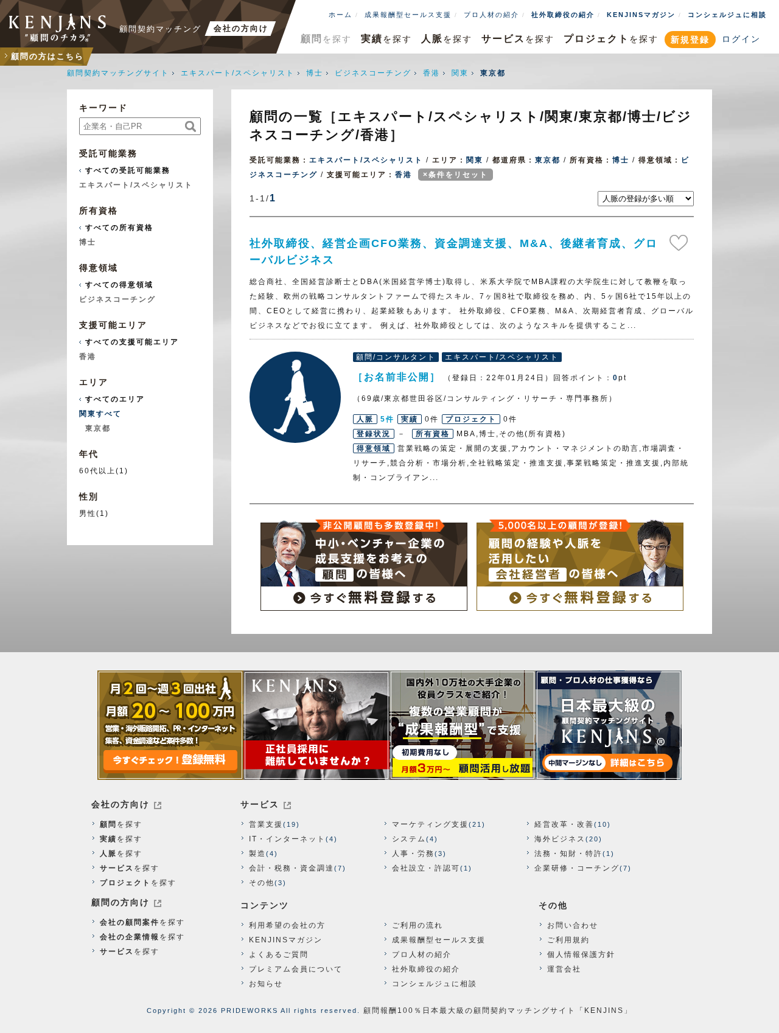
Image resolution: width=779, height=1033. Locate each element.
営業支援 (266, 824)
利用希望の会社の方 (287, 925)
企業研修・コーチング (577, 868)
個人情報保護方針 (581, 954)
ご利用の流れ (417, 925)
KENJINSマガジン (641, 14)
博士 (314, 73)
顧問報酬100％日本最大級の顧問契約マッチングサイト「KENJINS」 (497, 1010)
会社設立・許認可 (426, 868)
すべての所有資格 (119, 227)
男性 (87, 513)
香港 (431, 73)
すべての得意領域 (119, 284)
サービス (259, 804)
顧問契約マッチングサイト (118, 73)
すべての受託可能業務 (127, 170)
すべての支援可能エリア (132, 342)
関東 (460, 73)
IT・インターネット (287, 839)
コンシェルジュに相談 (727, 14)
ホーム (340, 14)
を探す (326, 38)
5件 (387, 419)
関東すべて (100, 413)
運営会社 (564, 969)
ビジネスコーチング (373, 73)
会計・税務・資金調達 (291, 868)
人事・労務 (413, 853)
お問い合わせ (572, 925)
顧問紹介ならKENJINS (58, 27)
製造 (257, 853)
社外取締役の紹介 (563, 14)
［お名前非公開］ (295, 397)
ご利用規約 (568, 940)
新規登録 (690, 39)
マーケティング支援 (430, 824)
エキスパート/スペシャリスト (238, 73)
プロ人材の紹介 (491, 14)
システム (409, 839)
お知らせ (266, 983)
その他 (261, 882)
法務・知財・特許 (568, 853)
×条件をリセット (455, 174)
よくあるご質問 (279, 954)
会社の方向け (120, 804)
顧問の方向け (120, 902)
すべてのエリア (115, 399)
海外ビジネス (559, 839)
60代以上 (97, 471)
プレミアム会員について (296, 969)
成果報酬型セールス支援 (408, 14)
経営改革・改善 (564, 824)
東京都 (548, 160)
